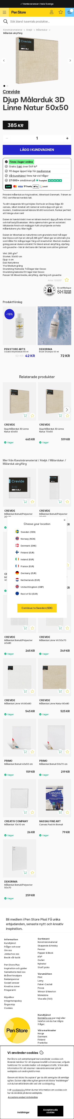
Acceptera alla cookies (50, 1111)
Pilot (40, 977)
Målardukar (41, 30)
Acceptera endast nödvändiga (23, 1097)
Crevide (11, 91)
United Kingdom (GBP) (32, 587)
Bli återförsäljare (13, 975)
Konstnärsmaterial (12, 30)
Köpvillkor (9, 997)
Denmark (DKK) (28, 545)
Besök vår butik (12, 957)
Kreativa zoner (12, 986)
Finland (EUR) (27, 552)
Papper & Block (45, 952)
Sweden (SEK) (28, 532)
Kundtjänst (10, 943)
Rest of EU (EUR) (29, 593)
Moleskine (43, 995)
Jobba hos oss (11, 953)
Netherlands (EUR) (30, 580)
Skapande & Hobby (48, 945)
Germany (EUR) (28, 573)
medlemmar (44, 171)
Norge (41, 1033)
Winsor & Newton (47, 991)
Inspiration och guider (15, 968)
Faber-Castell (45, 984)
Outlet (41, 960)
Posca (41, 987)
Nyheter (42, 963)
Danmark (42, 1036)
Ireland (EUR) (27, 559)
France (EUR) (27, 566)
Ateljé (29, 30)
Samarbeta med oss (14, 972)
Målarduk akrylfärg (12, 33)
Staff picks (43, 967)
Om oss (8, 950)
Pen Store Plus (12, 964)
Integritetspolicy (13, 1000)
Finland (41, 1039)
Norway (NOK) (28, 538)
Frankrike (42, 1042)
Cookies (8, 1008)
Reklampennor (11, 979)
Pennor (41, 949)
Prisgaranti (10, 990)
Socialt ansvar (11, 982)
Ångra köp (9, 1004)
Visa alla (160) (45, 998)
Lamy (40, 980)
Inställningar (23, 1112)
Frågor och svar (12, 946)
